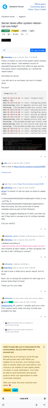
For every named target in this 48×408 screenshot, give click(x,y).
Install (43, 9)
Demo (30, 9)
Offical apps (39, 4)
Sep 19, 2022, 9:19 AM (28, 302)
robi (5, 163)
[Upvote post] (41, 156)
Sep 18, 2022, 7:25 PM (27, 57)
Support (16, 31)
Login (15, 390)
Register (7, 390)
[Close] (44, 347)
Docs (37, 9)
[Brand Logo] (5, 6)
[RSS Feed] (27, 34)
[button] (3, 405)
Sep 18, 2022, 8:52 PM (27, 240)
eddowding (8, 57)
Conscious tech (6, 172)
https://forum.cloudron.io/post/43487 (30, 166)
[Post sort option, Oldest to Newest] (4, 50)
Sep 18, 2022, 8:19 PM (26, 188)
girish (6, 302)
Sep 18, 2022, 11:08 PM (27, 268)
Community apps (37, 7)
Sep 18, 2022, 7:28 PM (22, 163)
